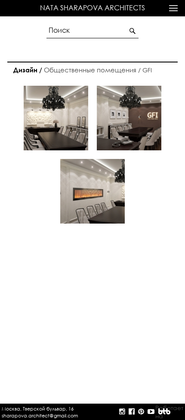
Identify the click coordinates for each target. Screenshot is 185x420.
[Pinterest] (142, 412)
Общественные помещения (74, 69)
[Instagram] (123, 412)
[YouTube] (151, 412)
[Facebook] (132, 412)
